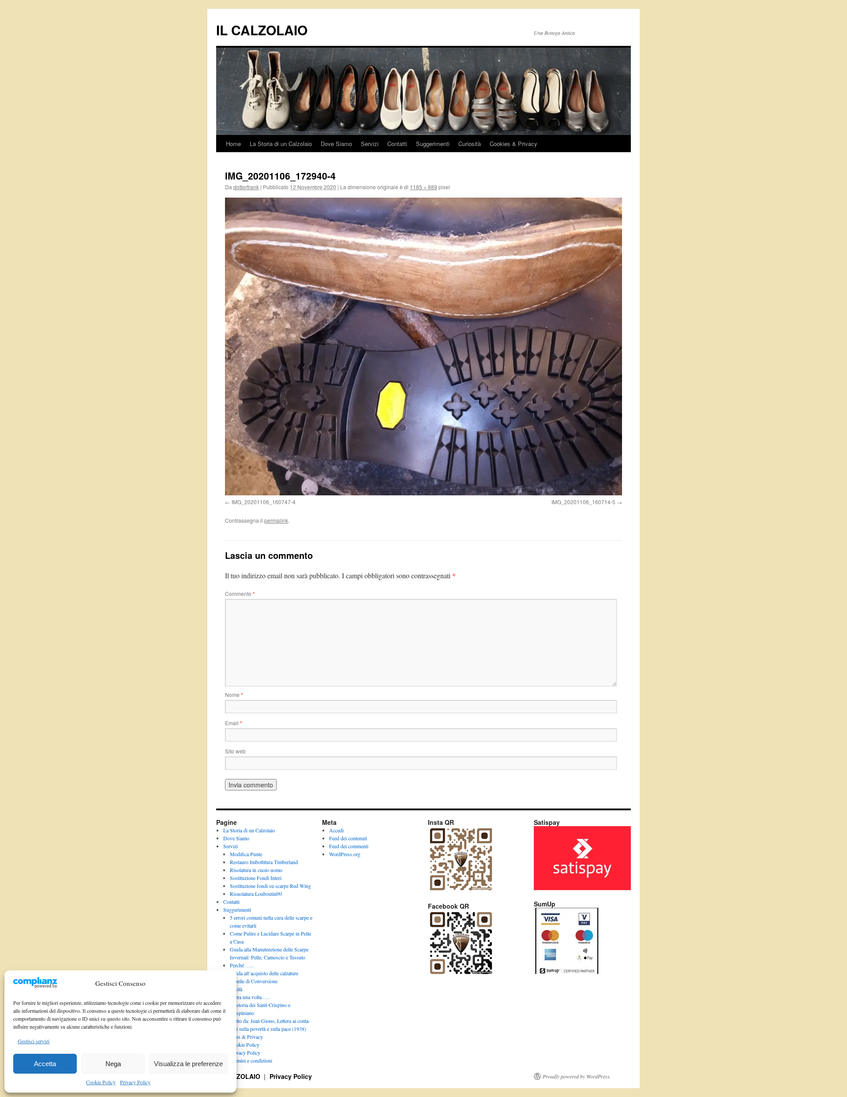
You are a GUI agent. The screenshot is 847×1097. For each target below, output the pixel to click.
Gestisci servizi (33, 1041)
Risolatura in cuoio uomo (256, 869)
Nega (113, 1063)
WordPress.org (344, 853)
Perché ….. (241, 965)
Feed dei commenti (348, 846)
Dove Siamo (336, 143)
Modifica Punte (246, 853)
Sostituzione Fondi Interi (255, 877)
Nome (234, 694)
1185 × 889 (423, 187)
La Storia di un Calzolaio (281, 143)
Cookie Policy (101, 1082)
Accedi (336, 830)
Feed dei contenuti (348, 838)
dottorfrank (246, 187)
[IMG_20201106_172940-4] (423, 346)
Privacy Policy (135, 1082)
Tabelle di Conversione (253, 981)
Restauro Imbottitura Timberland (264, 861)
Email (233, 722)
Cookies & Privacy (513, 143)
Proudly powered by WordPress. (577, 1076)
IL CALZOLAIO (261, 29)
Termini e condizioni (251, 1060)
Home (233, 143)
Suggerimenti (433, 143)
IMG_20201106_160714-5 (583, 501)
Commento (240, 593)
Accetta (45, 1063)
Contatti (397, 143)
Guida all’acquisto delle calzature (264, 973)
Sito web (235, 751)
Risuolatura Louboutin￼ (256, 893)
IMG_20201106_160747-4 (264, 501)
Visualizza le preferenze (188, 1063)
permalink (276, 520)
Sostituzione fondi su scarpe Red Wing (270, 885)
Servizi (370, 143)
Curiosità (469, 143)
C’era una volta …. (250, 996)
